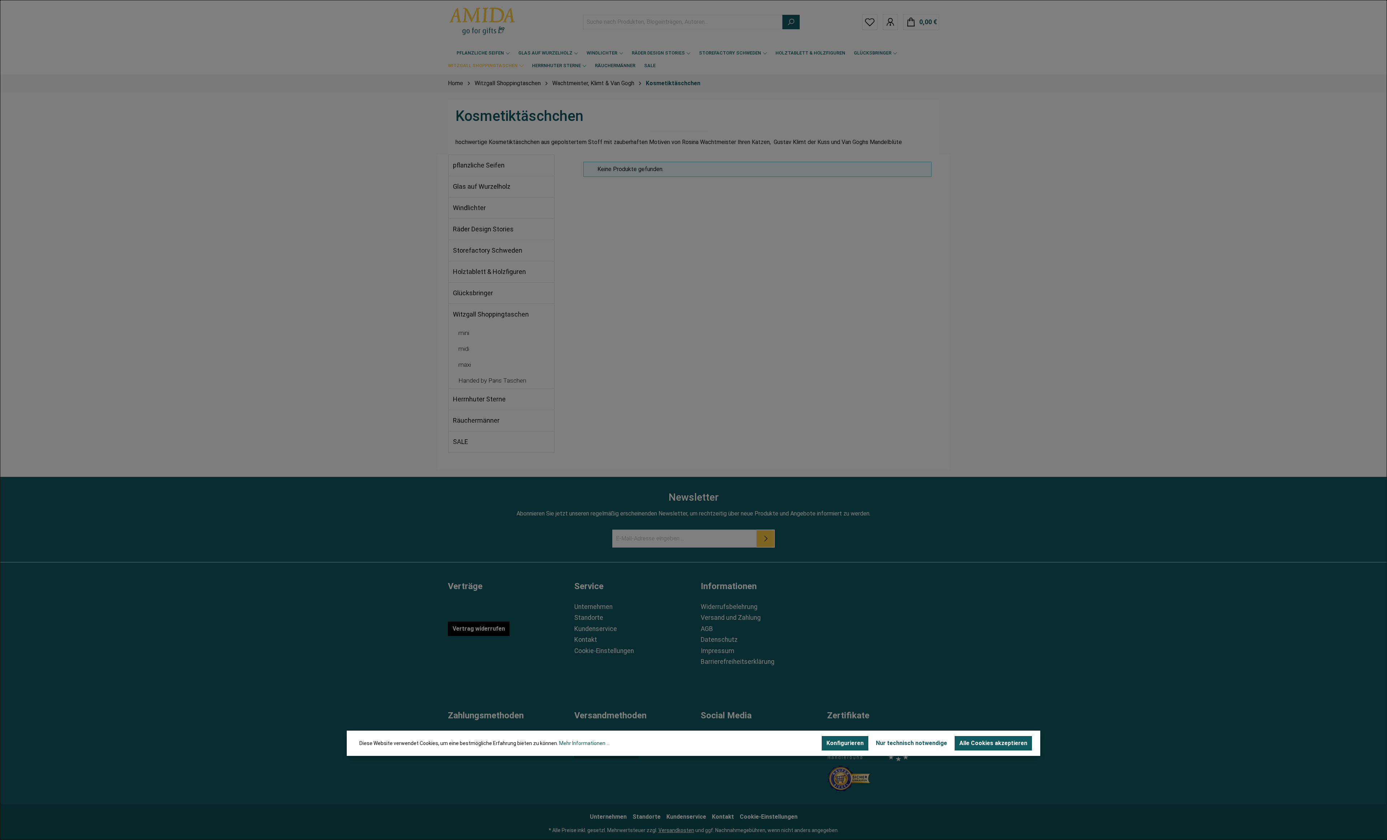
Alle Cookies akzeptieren (993, 743)
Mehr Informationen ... (584, 743)
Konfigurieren (845, 743)
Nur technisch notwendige (911, 743)
